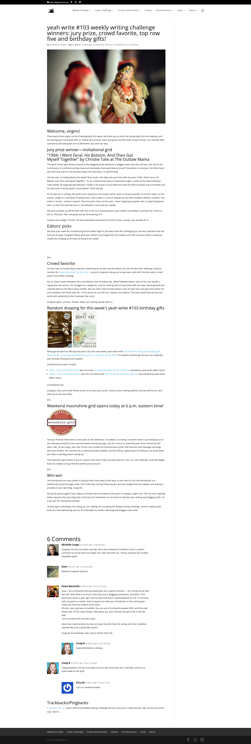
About (192, 10)
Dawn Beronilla (71, 586)
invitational (98, 44)
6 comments (133, 44)
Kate (64, 566)
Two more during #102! (105, 355)
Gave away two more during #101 (76, 355)
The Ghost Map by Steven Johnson (121, 374)
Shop (179, 10)
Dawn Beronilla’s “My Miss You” (74, 272)
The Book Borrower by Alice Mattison (112, 370)
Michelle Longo (70, 544)
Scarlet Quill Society (128, 10)
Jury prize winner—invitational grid (79, 149)
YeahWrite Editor (58, 44)
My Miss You (55, 708)
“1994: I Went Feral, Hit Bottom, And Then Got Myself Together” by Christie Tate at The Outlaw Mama (98, 157)
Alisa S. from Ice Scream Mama (64, 370)
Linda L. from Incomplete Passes (64, 374)
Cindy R (80, 643)
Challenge (87, 44)
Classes (148, 10)
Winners (109, 44)
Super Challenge (103, 10)
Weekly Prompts (80, 10)
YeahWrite (119, 44)
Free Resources (163, 10)
